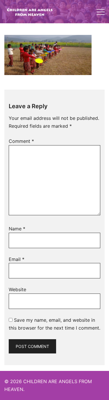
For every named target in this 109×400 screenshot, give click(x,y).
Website (17, 289)
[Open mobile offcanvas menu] (101, 12)
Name (17, 229)
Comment (21, 141)
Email (16, 259)
